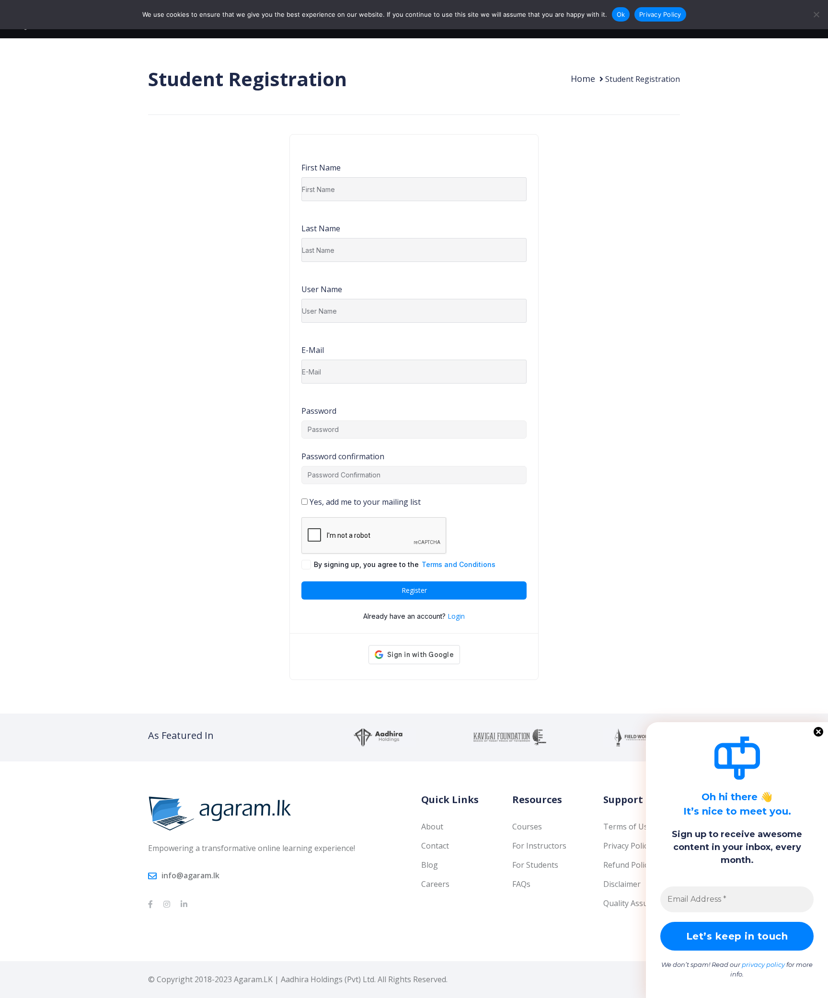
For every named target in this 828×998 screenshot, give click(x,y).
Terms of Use (627, 826)
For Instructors (539, 845)
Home (583, 78)
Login (456, 616)
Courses (527, 826)
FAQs (521, 884)
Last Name (320, 228)
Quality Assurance (635, 903)
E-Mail (312, 350)
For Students (535, 865)
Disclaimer (622, 884)
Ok (621, 14)
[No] (816, 14)
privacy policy (763, 964)
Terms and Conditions (458, 564)
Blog (429, 865)
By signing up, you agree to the (404, 564)
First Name (321, 167)
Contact (435, 845)
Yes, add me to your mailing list (364, 502)
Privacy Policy (627, 845)
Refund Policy (627, 865)
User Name (321, 289)
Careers (435, 884)
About (432, 826)
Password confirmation (342, 456)
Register (414, 590)
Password (318, 411)
